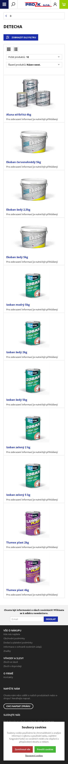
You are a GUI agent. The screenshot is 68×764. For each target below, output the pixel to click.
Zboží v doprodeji (12, 666)
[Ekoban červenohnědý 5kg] (34, 141)
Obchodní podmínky (14, 638)
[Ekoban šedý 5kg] (34, 237)
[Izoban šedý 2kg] (34, 332)
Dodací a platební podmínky (18, 642)
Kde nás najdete (11, 634)
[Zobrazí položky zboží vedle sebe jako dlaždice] (8, 49)
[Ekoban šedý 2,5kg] (34, 189)
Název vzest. (34, 64)
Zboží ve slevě (10, 662)
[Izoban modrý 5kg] (34, 284)
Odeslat (51, 619)
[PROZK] (34, 4)
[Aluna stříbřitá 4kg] (34, 94)
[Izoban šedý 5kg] (34, 379)
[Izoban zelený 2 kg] (34, 427)
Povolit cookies (45, 749)
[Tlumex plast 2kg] (34, 522)
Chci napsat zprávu (18, 706)
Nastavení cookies (34, 755)
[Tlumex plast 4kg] (34, 569)
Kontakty (8, 677)
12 (27, 57)
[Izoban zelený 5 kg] (34, 474)
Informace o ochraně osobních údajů (22, 646)
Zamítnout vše (22, 749)
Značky (7, 651)
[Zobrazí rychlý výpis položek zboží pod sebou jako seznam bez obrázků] (15, 49)
